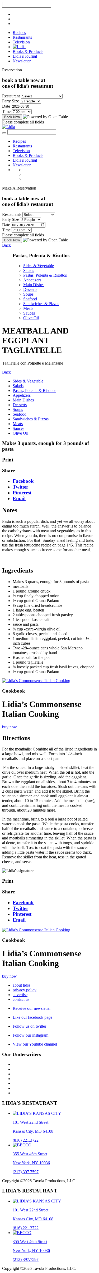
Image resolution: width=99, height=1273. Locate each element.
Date (6, 106)
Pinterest (22, 492)
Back (6, 245)
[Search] (4, 133)
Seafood (30, 299)
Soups (28, 294)
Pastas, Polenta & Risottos (45, 275)
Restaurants (22, 37)
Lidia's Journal (25, 56)
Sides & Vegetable (38, 265)
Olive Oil (31, 318)
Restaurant (11, 96)
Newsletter (22, 61)
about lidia (21, 985)
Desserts (30, 289)
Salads (28, 270)
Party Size (10, 101)
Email (19, 498)
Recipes (19, 32)
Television (21, 42)
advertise (20, 994)
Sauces (29, 313)
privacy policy (24, 990)
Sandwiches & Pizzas (41, 303)
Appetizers (32, 280)
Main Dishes (33, 284)
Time (6, 111)
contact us (21, 999)
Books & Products (28, 51)
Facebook (23, 481)
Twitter (20, 487)
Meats (28, 308)
